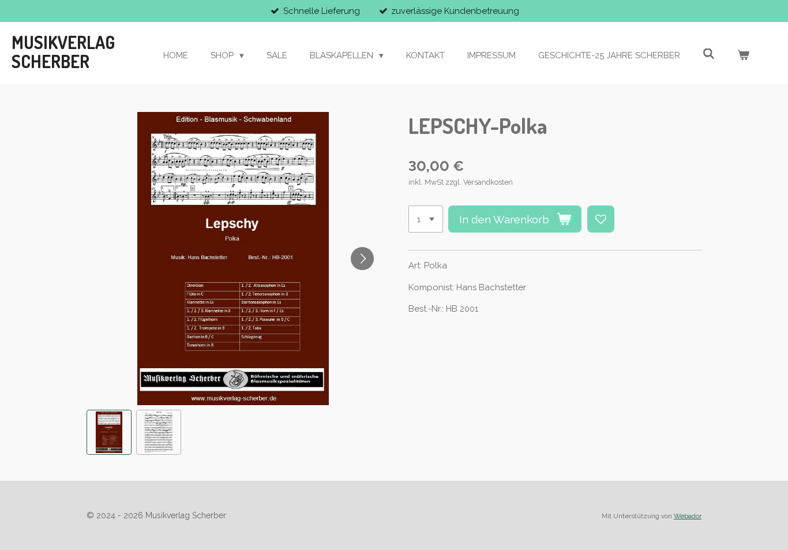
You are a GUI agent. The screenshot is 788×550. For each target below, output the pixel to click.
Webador (687, 516)
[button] (109, 432)
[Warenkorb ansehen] (743, 55)
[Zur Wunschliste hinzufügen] (600, 219)
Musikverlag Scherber (63, 52)
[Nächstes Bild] (362, 258)
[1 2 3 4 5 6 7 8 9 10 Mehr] (425, 219)
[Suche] (709, 54)
